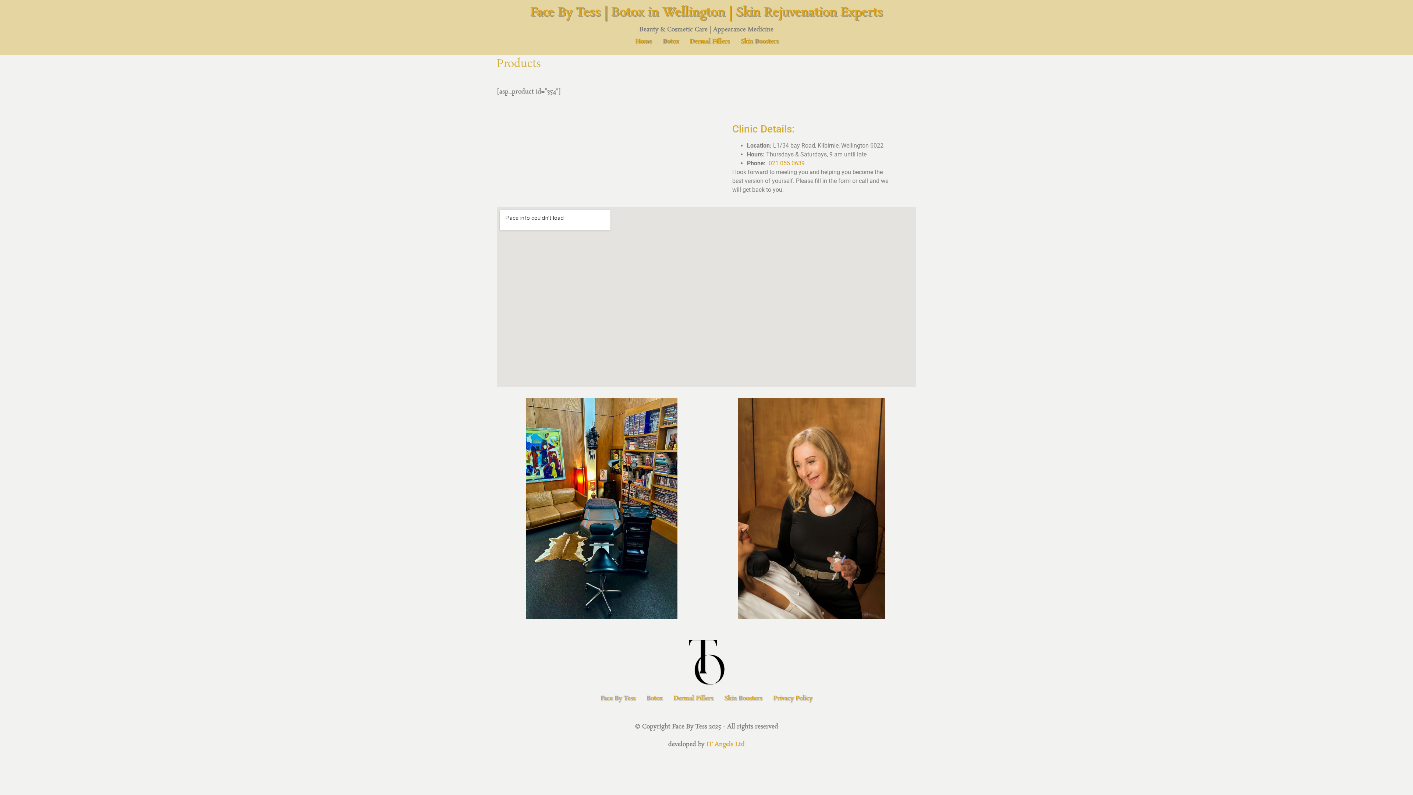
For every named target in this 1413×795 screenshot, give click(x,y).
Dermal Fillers (709, 41)
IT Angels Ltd (725, 744)
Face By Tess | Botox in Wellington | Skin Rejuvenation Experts (706, 12)
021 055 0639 (787, 163)
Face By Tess (618, 698)
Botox (671, 41)
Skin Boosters (759, 41)
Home (643, 41)
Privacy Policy (792, 698)
